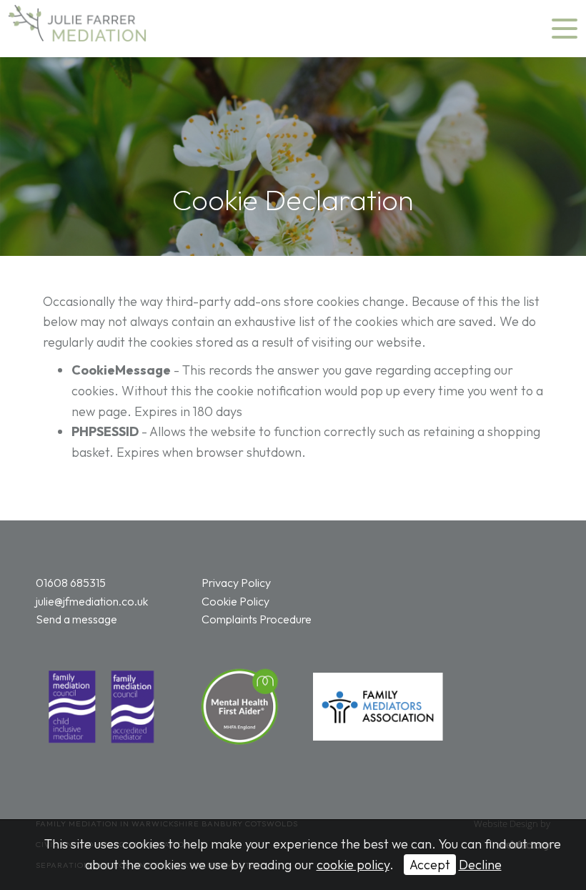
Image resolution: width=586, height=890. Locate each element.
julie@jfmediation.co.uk (92, 601)
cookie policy (353, 864)
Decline (480, 864)
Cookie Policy (235, 601)
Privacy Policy (236, 582)
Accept (429, 864)
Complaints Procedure (257, 619)
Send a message (76, 619)
